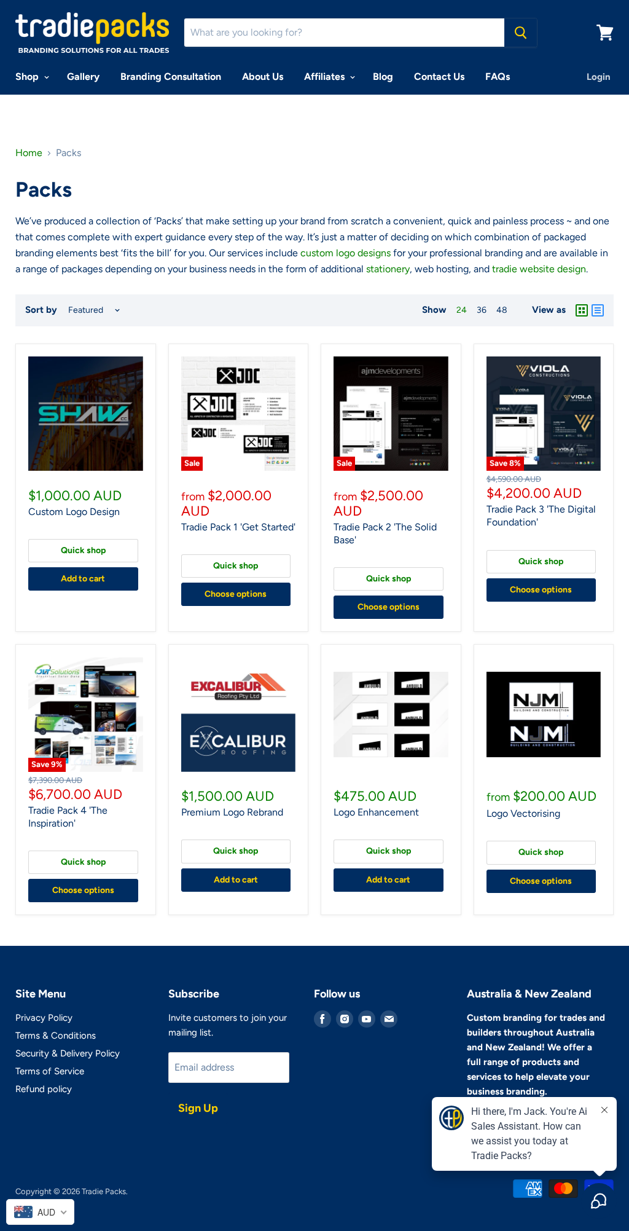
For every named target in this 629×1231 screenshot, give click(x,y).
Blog (383, 76)
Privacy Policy (43, 1017)
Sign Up (198, 1108)
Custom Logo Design (74, 511)
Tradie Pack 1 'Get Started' (238, 527)
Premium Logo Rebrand (232, 812)
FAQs (497, 76)
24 (461, 310)
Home (28, 153)
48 (501, 310)
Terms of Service (49, 1071)
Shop (28, 76)
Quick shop (83, 550)
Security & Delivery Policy (67, 1053)
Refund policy (43, 1089)
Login (599, 76)
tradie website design (539, 269)
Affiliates (325, 76)
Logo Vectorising (523, 813)
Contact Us (439, 76)
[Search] (520, 32)
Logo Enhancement (376, 812)
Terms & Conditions (55, 1035)
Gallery (83, 76)
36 (481, 310)
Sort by (41, 310)
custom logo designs (345, 253)
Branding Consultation (170, 76)
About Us (262, 76)
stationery (388, 269)
